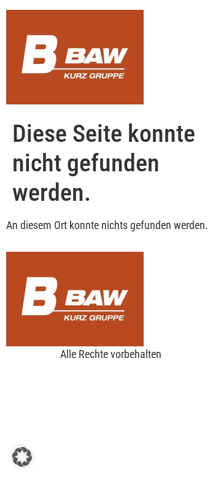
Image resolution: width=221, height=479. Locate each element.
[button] (22, 457)
